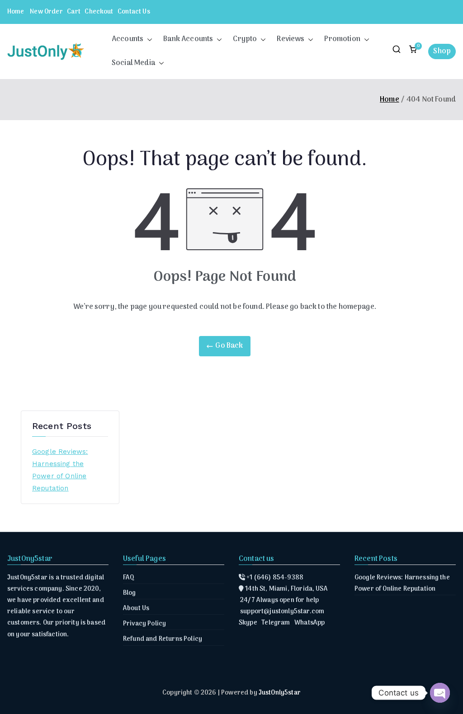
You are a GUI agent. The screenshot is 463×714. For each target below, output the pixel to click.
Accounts (127, 39)
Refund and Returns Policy (162, 639)
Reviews (290, 39)
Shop (442, 51)
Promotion (342, 39)
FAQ (128, 578)
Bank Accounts (188, 39)
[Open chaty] (440, 693)
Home (15, 12)
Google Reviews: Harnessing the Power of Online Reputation (60, 470)
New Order (46, 12)
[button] (147, 39)
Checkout (99, 12)
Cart (73, 12)
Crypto (245, 39)
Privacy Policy (144, 624)
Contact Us (134, 12)
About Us (136, 608)
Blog (129, 593)
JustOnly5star (280, 693)
